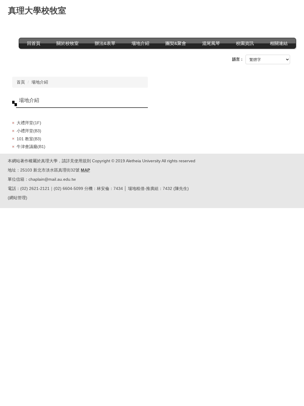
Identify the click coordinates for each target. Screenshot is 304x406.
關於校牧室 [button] (67, 43)
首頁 (21, 82)
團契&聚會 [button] (175, 43)
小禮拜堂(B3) (29, 130)
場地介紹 (39, 82)
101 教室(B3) (29, 138)
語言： (238, 59)
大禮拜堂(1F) (29, 122)
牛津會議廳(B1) (31, 146)
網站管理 (17, 197)
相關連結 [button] (279, 43)
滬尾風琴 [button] (211, 43)
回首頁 (33, 43)
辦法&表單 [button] (105, 43)
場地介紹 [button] (140, 43)
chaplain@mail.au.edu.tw (52, 179)
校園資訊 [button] (245, 43)
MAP (85, 170)
